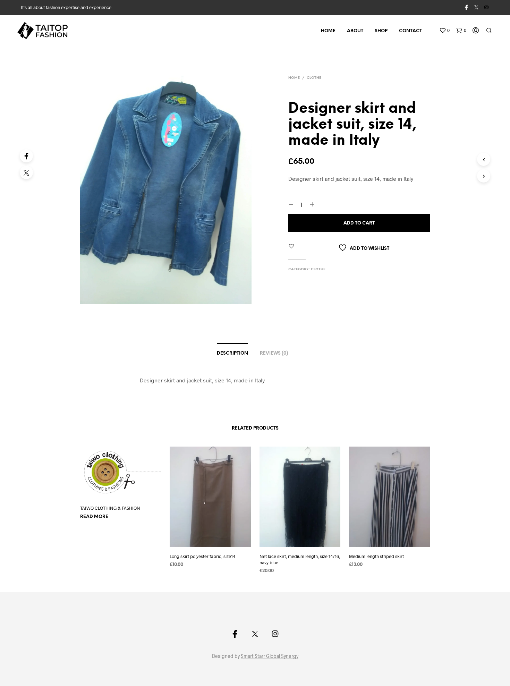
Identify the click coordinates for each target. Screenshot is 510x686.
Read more (94, 517)
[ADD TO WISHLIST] (127, 494)
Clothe (314, 78)
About (355, 31)
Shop (381, 31)
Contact (410, 31)
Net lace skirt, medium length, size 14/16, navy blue (300, 559)
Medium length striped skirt (376, 556)
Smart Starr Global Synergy (269, 656)
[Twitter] (26, 172)
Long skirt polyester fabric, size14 (202, 556)
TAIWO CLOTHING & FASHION (110, 508)
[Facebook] (26, 155)
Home (328, 31)
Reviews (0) (274, 353)
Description (232, 353)
